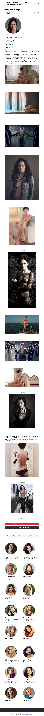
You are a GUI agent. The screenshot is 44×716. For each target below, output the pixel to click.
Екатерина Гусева (27, 617)
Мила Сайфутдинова (10, 679)
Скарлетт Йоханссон (10, 576)
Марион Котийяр (27, 679)
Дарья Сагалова (27, 700)
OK (31, 714)
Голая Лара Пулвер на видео (22, 524)
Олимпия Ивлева (9, 617)
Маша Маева (26, 638)
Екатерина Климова (28, 555)
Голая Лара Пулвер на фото (22, 527)
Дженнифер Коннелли (28, 659)
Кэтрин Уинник (26, 597)
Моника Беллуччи (9, 555)
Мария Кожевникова (10, 659)
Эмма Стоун (8, 700)
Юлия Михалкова (27, 576)
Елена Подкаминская (10, 638)
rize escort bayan (8, 122)
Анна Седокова (9, 597)
